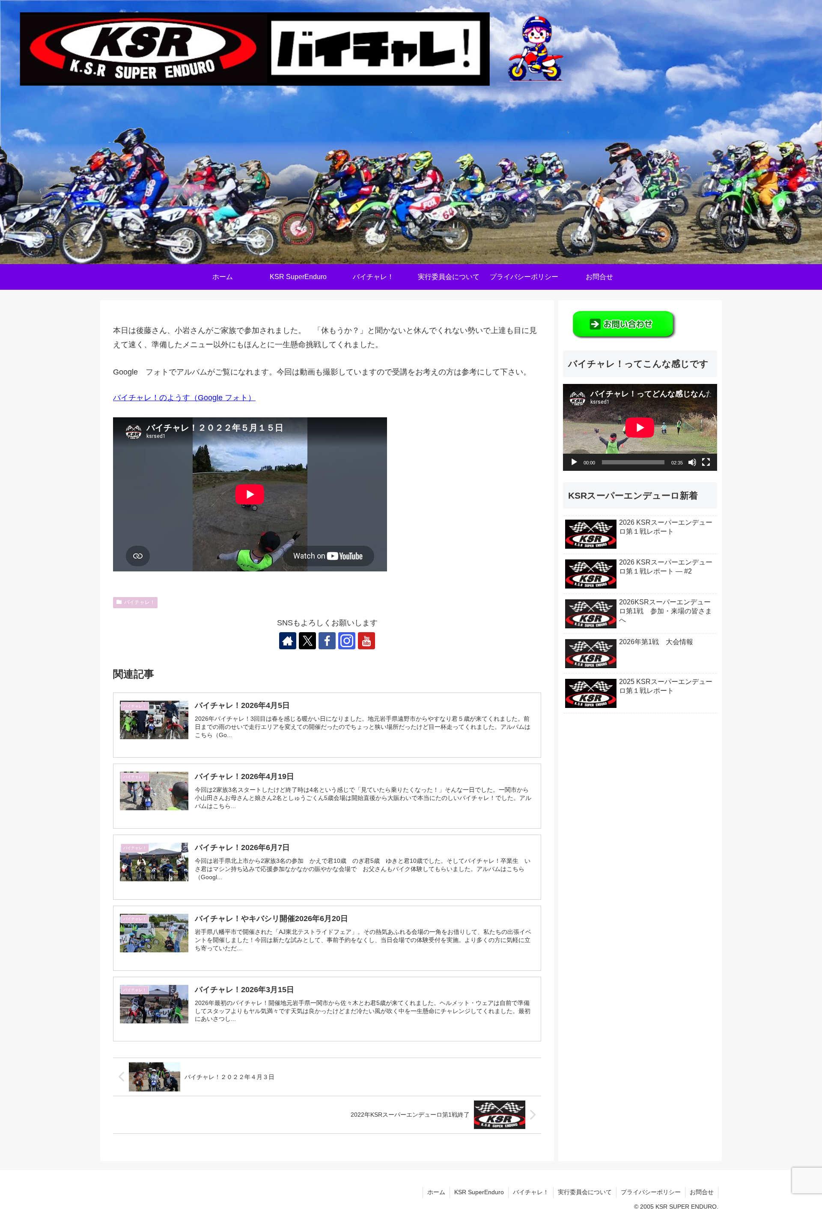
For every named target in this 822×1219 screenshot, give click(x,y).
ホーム (436, 1192)
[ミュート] (692, 462)
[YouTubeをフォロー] (366, 640)
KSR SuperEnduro (479, 1192)
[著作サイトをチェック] (287, 640)
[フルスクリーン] (706, 462)
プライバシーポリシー (651, 1192)
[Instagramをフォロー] (346, 640)
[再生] (574, 462)
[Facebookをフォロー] (327, 640)
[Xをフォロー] (307, 640)
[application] (640, 427)
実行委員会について (585, 1192)
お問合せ (702, 1192)
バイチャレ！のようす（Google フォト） (184, 397)
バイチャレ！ (139, 602)
